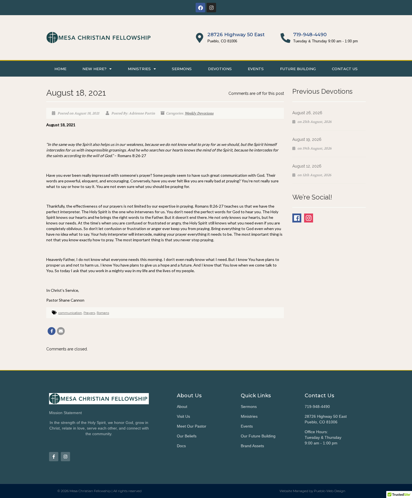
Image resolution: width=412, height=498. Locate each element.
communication (70, 313)
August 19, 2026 (306, 139)
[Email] (61, 331)
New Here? (94, 68)
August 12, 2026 (306, 166)
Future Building (298, 68)
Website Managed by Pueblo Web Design (312, 491)
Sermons (182, 68)
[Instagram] (211, 7)
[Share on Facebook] (51, 331)
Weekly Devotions (199, 113)
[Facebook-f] (53, 456)
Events (256, 68)
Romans (103, 313)
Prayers (89, 313)
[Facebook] (200, 7)
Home (60, 68)
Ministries (139, 68)
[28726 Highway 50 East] (200, 38)
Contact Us (345, 68)
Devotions (220, 68)
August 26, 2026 (307, 113)
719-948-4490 (310, 34)
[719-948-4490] (285, 38)
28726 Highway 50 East (236, 34)
